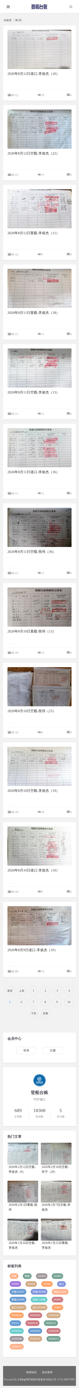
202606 (42, 1276)
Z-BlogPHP (24, 1379)
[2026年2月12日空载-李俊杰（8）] (22, 1154)
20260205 (35, 1315)
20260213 (16, 1346)
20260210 (35, 1338)
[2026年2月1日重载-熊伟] (22, 1192)
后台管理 (47, 1372)
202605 (57, 1276)
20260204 (35, 1330)
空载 (14, 1276)
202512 (15, 1323)
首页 (9, 20)
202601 (57, 1299)
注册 (53, 1050)
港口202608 (39, 1307)
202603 (15, 1283)
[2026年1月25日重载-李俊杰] (56, 1230)
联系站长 (31, 1372)
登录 (26, 1050)
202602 (47, 1283)
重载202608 (18, 1299)
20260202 (16, 1315)
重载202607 (60, 1291)
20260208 (53, 1315)
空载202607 (18, 1291)
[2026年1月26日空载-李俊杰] (22, 1230)
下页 (33, 1013)
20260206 (53, 1330)
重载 (27, 1276)
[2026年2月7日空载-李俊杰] (56, 1192)
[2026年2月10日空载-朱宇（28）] (56, 1154)
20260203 (16, 1330)
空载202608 (39, 1291)
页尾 (45, 1013)
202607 (57, 1307)
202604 (31, 1283)
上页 (21, 990)
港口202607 (18, 1307)
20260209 (16, 1338)
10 (69, 1002)
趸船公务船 (39, 1299)
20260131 (51, 1323)
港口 (61, 1283)
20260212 (53, 1338)
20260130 (32, 1323)
